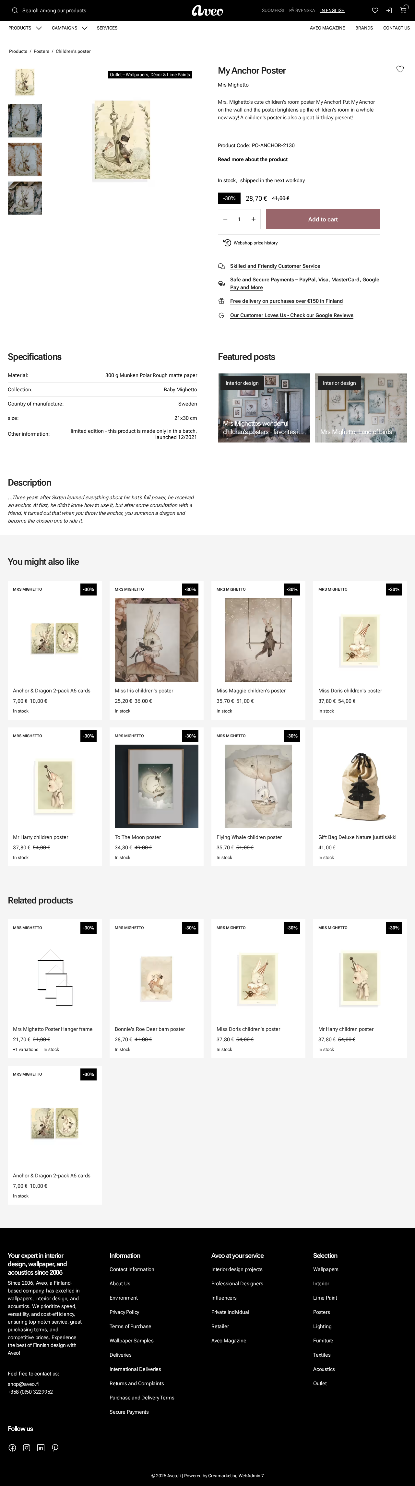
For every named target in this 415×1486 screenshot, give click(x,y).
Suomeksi (273, 10)
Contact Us (396, 27)
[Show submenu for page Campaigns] (84, 28)
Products (19, 27)
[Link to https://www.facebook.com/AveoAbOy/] (12, 1448)
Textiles (321, 1355)
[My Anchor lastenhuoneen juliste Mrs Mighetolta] (25, 120)
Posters (41, 51)
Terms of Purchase (131, 1326)
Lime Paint (325, 1298)
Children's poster (73, 51)
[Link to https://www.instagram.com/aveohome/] (26, 1448)
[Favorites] (375, 10)
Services (107, 27)
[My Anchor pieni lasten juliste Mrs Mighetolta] (25, 159)
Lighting (323, 1326)
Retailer (220, 1326)
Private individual (230, 1312)
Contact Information (132, 1269)
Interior (321, 1283)
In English (332, 10)
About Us (120, 1283)
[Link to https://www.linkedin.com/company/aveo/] (41, 1448)
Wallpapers (325, 1269)
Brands (364, 27)
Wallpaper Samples (131, 1341)
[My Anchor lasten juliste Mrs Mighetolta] (122, 140)
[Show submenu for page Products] (39, 28)
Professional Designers (237, 1283)
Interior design (242, 383)
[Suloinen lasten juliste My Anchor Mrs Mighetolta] (25, 198)
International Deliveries (135, 1369)
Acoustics (324, 1369)
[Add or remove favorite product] (400, 69)
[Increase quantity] (253, 219)
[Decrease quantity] (225, 219)
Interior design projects (237, 1269)
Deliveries (121, 1355)
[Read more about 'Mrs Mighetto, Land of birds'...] (361, 407)
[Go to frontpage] (207, 10)
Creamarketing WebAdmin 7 (236, 1475)
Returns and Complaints (137, 1383)
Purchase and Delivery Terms (142, 1398)
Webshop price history (256, 242)
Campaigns (64, 27)
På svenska (302, 10)
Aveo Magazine (327, 27)
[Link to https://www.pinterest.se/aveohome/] (55, 1448)
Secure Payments (129, 1412)
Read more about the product (253, 159)
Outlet (320, 1383)
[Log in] (389, 10)
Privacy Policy (124, 1312)
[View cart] (404, 10)
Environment (124, 1298)
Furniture (323, 1341)
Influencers (224, 1298)
